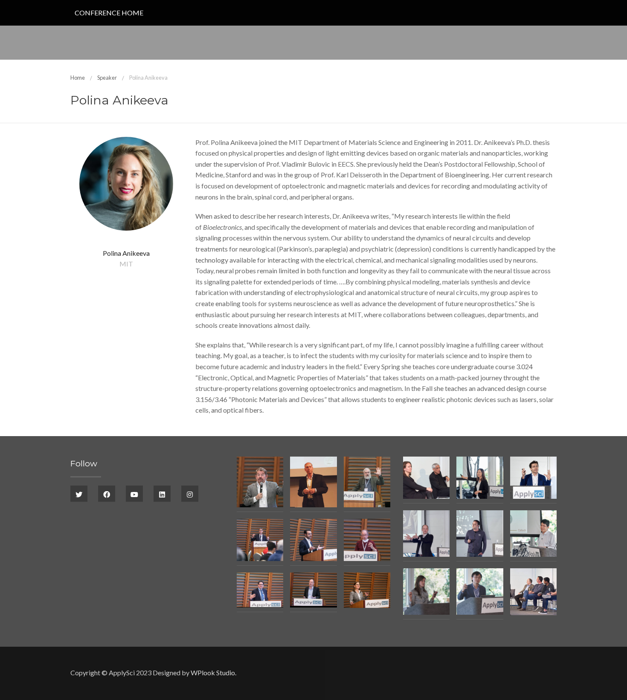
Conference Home (109, 13)
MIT (126, 264)
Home (77, 77)
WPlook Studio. (213, 672)
